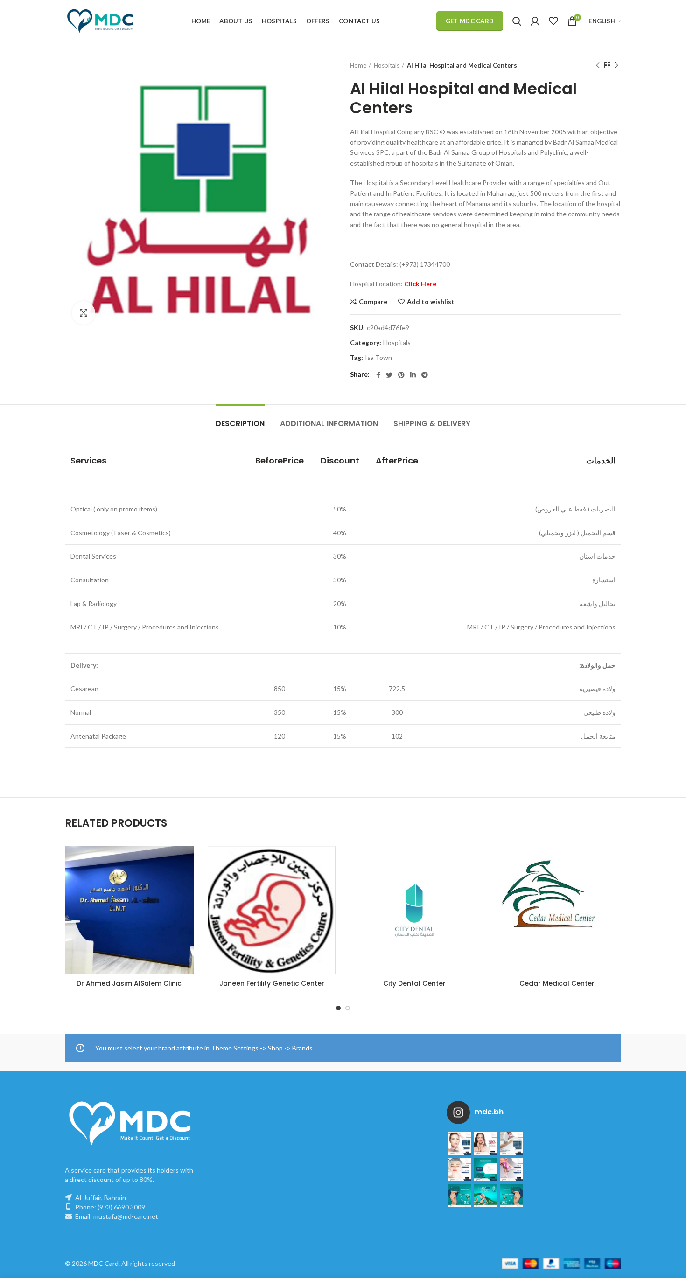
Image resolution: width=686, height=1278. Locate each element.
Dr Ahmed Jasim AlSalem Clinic (129, 983)
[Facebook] (378, 375)
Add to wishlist (431, 301)
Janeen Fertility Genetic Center (271, 983)
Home (358, 65)
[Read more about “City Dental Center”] (471, 882)
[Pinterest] (401, 375)
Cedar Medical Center (557, 983)
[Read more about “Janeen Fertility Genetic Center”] (329, 882)
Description (240, 423)
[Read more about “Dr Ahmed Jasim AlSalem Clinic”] (186, 882)
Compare (373, 301)
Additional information (329, 423)
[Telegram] (425, 375)
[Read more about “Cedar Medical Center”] (614, 882)
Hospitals (386, 65)
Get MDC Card (470, 21)
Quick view (186, 903)
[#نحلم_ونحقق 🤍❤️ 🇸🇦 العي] (459, 1195)
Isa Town (378, 357)
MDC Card (103, 1263)
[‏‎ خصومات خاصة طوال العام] (459, 1143)
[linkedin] (413, 375)
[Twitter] (389, 375)
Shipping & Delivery (431, 423)
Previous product (597, 65)
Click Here (420, 284)
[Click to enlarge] (83, 313)
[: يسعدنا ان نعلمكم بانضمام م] (485, 1169)
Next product (616, 65)
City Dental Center (414, 983)
